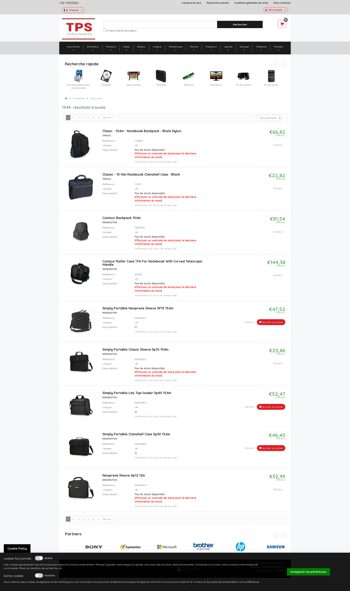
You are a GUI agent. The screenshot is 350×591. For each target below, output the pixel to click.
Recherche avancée (218, 2)
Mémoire (194, 46)
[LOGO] (78, 29)
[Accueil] (66, 98)
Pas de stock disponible (165, 153)
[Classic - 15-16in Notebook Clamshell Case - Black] (80, 189)
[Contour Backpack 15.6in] (80, 232)
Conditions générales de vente (251, 2)
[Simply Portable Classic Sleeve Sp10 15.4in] (80, 364)
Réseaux (141, 46)
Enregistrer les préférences (308, 571)
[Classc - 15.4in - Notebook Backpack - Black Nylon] (80, 145)
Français (74, 10)
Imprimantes (73, 46)
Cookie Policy (17, 548)
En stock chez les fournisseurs (121, 30)
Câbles (126, 46)
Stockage (244, 46)
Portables (278, 46)
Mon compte (275, 9)
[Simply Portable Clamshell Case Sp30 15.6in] (80, 448)
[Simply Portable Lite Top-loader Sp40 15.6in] (80, 407)
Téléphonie (261, 46)
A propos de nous (191, 2)
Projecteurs (211, 46)
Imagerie (157, 46)
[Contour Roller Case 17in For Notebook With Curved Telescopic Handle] (80, 276)
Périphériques (175, 46)
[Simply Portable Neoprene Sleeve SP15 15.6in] (80, 322)
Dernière (107, 117)
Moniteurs (111, 46)
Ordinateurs (93, 46)
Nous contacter (282, 2)
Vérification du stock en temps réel (156, 161)
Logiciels (228, 46)
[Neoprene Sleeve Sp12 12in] (80, 490)
